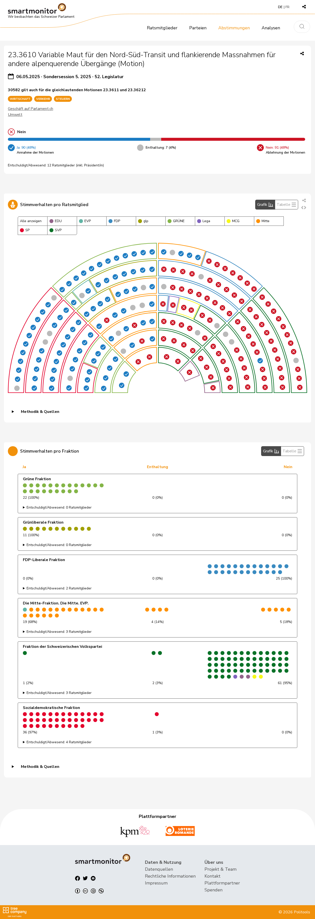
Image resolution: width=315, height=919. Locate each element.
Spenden (213, 890)
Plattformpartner (222, 883)
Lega (206, 221)
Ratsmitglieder (162, 28)
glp (145, 221)
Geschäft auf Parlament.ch (30, 108)
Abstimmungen (234, 28)
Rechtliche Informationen (170, 876)
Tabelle (283, 204)
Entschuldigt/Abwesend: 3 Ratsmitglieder (59, 631)
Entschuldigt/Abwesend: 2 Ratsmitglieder (59, 588)
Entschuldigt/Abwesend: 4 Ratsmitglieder (59, 742)
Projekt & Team (220, 869)
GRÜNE (179, 221)
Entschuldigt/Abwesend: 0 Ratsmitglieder (59, 507)
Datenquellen (159, 869)
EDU (58, 221)
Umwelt (15, 114)
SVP (58, 230)
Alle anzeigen (31, 221)
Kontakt (212, 876)
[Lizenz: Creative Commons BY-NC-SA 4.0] (89, 890)
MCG (235, 221)
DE (280, 7)
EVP (87, 221)
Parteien (197, 28)
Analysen (271, 28)
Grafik (262, 204)
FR (287, 7)
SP (27, 230)
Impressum (156, 883)
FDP (117, 221)
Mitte (265, 221)
